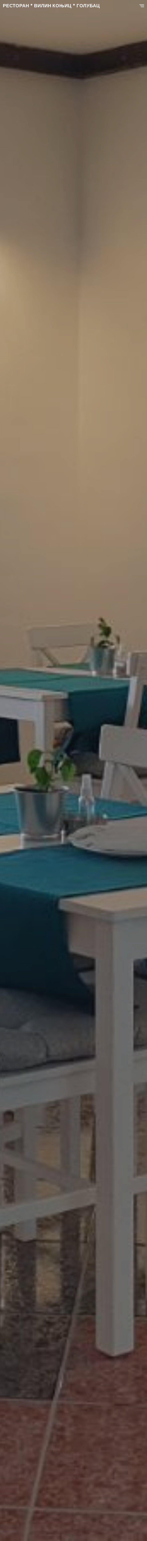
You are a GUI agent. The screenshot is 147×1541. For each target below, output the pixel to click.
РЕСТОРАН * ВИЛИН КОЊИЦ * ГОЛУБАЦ (51, 5)
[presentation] (10, 775)
